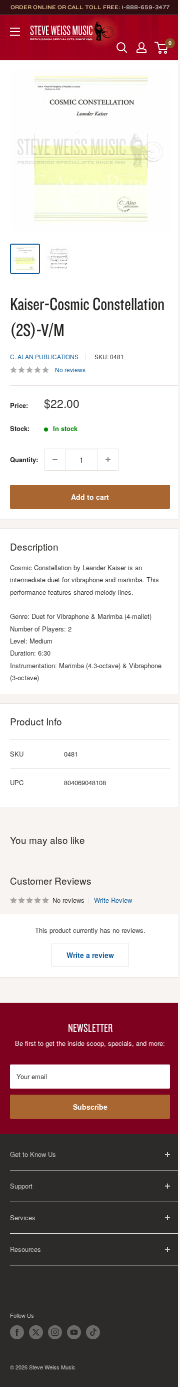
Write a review (90, 955)
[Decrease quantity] (55, 459)
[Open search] (122, 47)
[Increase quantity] (108, 459)
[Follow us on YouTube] (74, 1332)
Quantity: (24, 459)
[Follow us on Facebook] (17, 1332)
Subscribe (90, 1107)
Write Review (113, 900)
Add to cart (90, 497)
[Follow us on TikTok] (93, 1332)
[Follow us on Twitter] (36, 1332)
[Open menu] (15, 32)
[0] (162, 48)
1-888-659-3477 (146, 7)
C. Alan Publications (44, 356)
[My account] (141, 47)
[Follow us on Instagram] (55, 1332)
